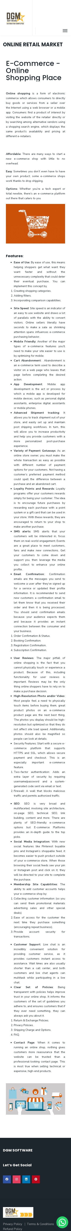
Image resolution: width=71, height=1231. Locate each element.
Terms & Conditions (40, 1224)
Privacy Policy (12, 1224)
